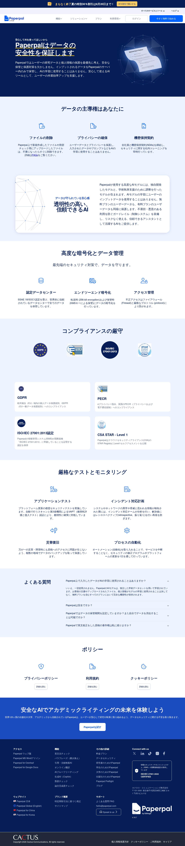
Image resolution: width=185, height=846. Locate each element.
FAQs (35, 155)
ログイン (136, 18)
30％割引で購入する (127, 3)
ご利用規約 (155, 841)
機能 (60, 18)
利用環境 (117, 18)
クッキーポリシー (139, 841)
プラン (98, 18)
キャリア (167, 841)
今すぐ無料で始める (166, 18)
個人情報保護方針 (120, 841)
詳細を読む (41, 686)
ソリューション (80, 18)
